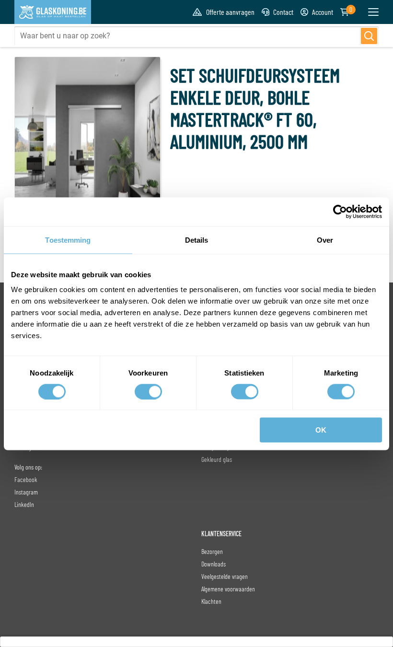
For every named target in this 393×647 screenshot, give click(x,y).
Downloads (213, 564)
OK (320, 430)
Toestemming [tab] (68, 239)
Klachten (211, 601)
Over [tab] (325, 239)
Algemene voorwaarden (228, 589)
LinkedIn (24, 504)
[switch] (148, 391)
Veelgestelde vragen (224, 576)
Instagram (26, 492)
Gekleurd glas (216, 459)
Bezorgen (212, 551)
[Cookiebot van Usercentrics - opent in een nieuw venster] (340, 211)
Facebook (25, 479)
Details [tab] (196, 239)
